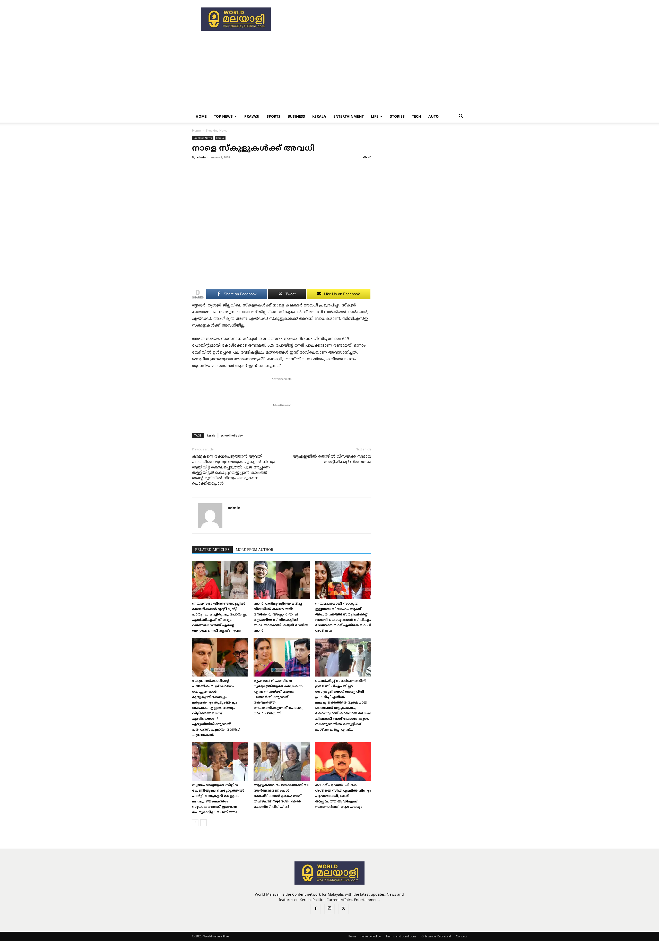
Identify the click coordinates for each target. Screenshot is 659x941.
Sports (273, 116)
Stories (397, 116)
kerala (319, 116)
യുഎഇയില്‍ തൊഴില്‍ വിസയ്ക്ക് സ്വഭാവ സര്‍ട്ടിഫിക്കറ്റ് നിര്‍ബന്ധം (332, 459)
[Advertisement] (373, 19)
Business (296, 116)
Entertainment (348, 116)
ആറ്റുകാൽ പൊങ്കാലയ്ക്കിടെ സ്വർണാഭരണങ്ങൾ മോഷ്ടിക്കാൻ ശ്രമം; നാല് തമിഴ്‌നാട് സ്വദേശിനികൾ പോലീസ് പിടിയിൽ (281, 796)
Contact (461, 936)
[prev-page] (195, 822)
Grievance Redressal (436, 936)
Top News (223, 116)
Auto (433, 116)
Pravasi (251, 116)
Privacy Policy (371, 936)
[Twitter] (343, 909)
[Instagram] (329, 909)
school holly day (232, 435)
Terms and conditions (401, 936)
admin (201, 157)
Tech (416, 116)
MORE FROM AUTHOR (254, 550)
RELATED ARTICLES (212, 550)
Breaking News (203, 138)
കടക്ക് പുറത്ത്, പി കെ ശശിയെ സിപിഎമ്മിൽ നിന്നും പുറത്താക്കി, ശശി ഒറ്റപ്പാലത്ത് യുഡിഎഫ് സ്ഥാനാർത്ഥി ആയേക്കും (343, 796)
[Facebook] (315, 909)
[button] (461, 116)
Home (201, 116)
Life (374, 116)
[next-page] (203, 822)
